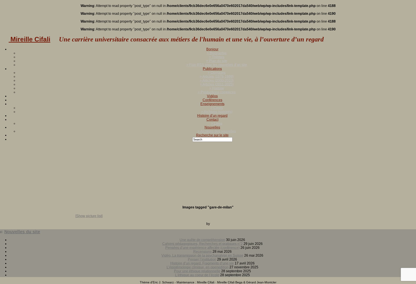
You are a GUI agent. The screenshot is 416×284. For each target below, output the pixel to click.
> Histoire (216, 88)
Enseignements (212, 104)
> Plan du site (216, 61)
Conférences (212, 100)
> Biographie (217, 53)
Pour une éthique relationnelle (197, 271)
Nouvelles (212, 127)
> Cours (217, 108)
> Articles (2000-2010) (217, 80)
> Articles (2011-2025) (217, 84)
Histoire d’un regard (212, 115)
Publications (212, 69)
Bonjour (212, 49)
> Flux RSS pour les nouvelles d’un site (216, 65)
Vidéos (212, 96)
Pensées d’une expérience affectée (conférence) (202, 247)
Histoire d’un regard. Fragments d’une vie (202, 263)
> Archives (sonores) (216, 112)
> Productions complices (217, 92)
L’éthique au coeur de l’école (197, 275)
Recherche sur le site (212, 135)
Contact (212, 119)
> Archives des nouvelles (217, 131)
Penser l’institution (202, 259)
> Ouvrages (217, 72)
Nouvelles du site (22, 231)
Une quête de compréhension (202, 240)
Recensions (202, 251)
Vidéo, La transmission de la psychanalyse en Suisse (202, 255)
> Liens (216, 123)
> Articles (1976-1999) (217, 76)
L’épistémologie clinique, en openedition (198, 267)
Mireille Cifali (29, 39)
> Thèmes (216, 57)
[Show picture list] (88, 216)
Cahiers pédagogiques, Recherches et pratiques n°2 (202, 244)
